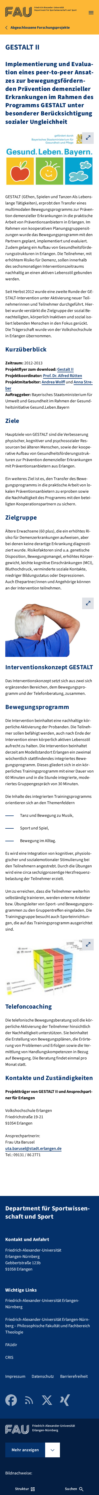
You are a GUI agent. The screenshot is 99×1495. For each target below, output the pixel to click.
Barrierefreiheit (74, 1376)
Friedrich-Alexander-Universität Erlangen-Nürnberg (42, 1304)
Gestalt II (65, 369)
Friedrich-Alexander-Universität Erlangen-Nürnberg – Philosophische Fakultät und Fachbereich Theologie (47, 1326)
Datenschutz (43, 1376)
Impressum (15, 1376)
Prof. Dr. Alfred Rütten (62, 376)
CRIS (9, 1357)
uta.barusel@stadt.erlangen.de (33, 1148)
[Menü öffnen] (91, 12)
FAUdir (11, 1345)
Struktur (22, 1489)
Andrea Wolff (53, 382)
